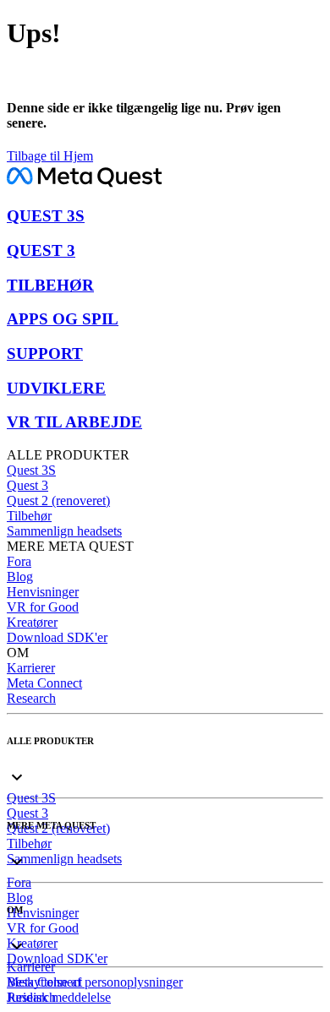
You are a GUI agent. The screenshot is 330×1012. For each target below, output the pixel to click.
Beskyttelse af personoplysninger (95, 982)
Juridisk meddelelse (59, 997)
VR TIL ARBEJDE (74, 422)
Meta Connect (44, 683)
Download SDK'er (57, 637)
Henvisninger (43, 592)
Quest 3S (31, 470)
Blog (20, 576)
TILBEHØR (50, 285)
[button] (165, 763)
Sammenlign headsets (64, 531)
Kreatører (32, 622)
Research (31, 698)
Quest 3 (27, 485)
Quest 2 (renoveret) (58, 500)
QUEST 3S (46, 216)
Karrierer (31, 668)
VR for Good (43, 607)
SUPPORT (45, 353)
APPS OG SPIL (62, 319)
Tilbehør (29, 516)
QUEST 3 (41, 250)
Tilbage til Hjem (50, 156)
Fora (19, 561)
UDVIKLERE (56, 388)
